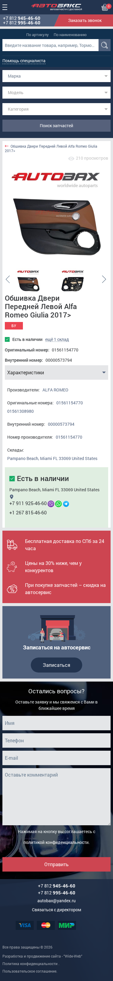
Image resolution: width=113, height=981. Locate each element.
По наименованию (70, 34)
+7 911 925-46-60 (28, 503)
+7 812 (21, 18)
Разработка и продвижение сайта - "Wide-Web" (42, 956)
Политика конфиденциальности (30, 963)
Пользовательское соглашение (29, 971)
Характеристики (25, 372)
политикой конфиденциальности (56, 842)
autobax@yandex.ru (56, 900)
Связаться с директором (56, 909)
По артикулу (37, 34)
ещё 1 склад (57, 339)
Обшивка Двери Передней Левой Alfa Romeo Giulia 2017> (51, 148)
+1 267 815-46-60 (28, 512)
